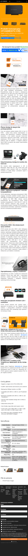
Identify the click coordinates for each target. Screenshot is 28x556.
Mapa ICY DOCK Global (25, 490)
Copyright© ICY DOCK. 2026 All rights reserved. (9, 542)
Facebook (7, 491)
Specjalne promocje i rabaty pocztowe (10, 527)
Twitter (7, 492)
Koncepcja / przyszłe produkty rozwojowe (10, 521)
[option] (14, 10)
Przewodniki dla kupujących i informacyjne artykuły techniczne (14, 525)
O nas (2, 491)
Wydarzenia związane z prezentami (9, 531)
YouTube (7, 490)
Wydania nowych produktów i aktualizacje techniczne (13, 529)
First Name (3, 509)
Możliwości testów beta (7, 523)
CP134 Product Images (8, 480)
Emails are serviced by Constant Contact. (19, 536)
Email (2, 504)
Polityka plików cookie (14, 491)
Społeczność (8, 494)
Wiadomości (15, 489)
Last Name (3, 514)
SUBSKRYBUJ (14, 539)
